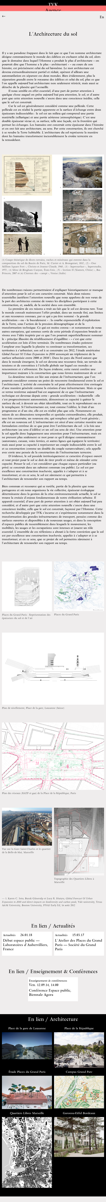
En (102, 17)
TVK (53, 5)
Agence (53, 10)
